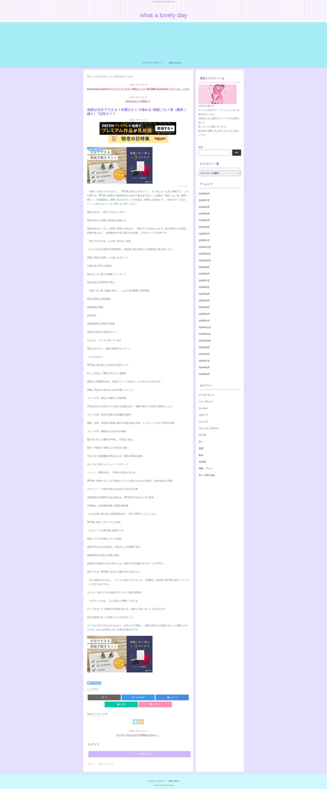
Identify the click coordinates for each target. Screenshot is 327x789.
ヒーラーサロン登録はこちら (131, 89)
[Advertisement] (163, 40)
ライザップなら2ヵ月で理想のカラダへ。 (137, 735)
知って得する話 (95, 683)
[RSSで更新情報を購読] (141, 721)
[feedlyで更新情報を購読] (135, 721)
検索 (200, 147)
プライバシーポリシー (157, 781)
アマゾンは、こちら (179, 89)
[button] (155, 704)
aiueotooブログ (107, 89)
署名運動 (151, 89)
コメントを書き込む (139, 754)
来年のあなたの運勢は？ (138, 101)
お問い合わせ (173, 781)
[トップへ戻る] (323, 785)
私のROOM (93, 89)
